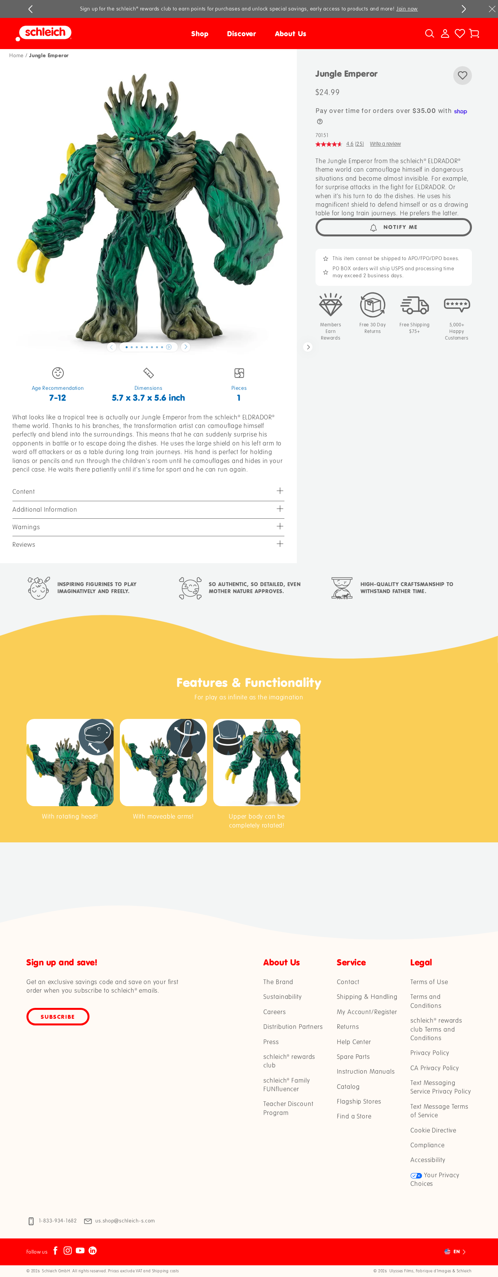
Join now (407, 9)
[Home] (74, 33)
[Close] (492, 9)
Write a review (385, 144)
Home (16, 56)
